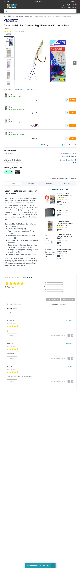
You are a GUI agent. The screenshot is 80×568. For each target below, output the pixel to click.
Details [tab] (13, 183)
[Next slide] (74, 63)
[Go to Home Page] (4, 16)
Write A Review (68, 299)
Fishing (10, 16)
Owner (6, 29)
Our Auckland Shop (67, 160)
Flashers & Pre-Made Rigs (23, 16)
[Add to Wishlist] (66, 100)
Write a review (19, 31)
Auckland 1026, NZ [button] (68, 154)
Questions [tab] (67, 183)
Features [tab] (31, 183)
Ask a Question (53, 299)
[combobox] (40, 11)
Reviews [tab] (49, 183)
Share (12, 335)
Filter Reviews (12, 309)
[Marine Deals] (14, 6)
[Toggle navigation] (5, 6)
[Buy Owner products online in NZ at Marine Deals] (11, 20)
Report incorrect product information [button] (64, 178)
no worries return (52, 145)
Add (73, 100)
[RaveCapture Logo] (25, 277)
